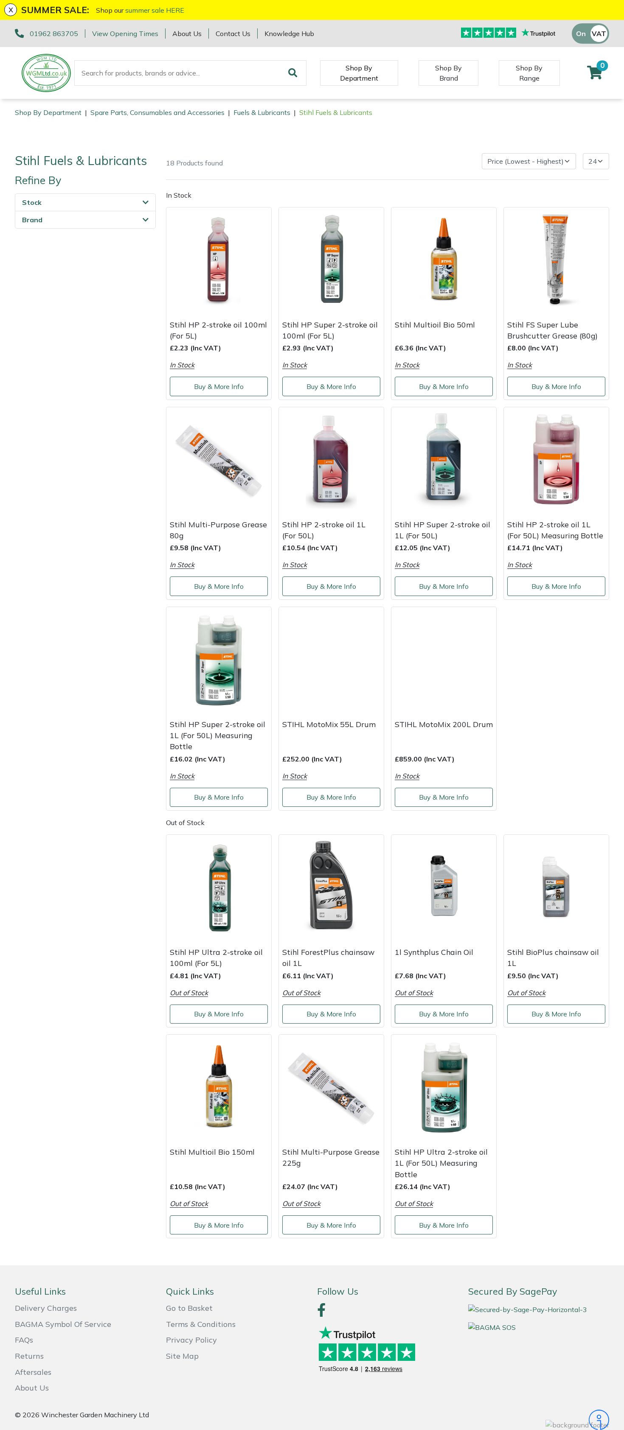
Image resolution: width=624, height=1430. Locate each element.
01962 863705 (54, 33)
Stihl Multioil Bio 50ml (435, 324)
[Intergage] (538, 1420)
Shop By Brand (448, 73)
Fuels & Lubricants (261, 112)
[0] (594, 75)
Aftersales (33, 1372)
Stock (32, 202)
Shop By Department (359, 73)
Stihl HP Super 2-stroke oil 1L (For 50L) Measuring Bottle (217, 735)
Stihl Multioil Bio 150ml (212, 1151)
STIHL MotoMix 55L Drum (329, 724)
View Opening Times (125, 33)
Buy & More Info (219, 386)
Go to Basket (189, 1308)
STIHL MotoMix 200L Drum (444, 724)
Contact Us (233, 33)
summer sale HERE (154, 10)
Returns (29, 1356)
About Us (187, 33)
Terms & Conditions (201, 1324)
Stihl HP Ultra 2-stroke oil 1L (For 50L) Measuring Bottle (441, 1163)
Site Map (182, 1356)
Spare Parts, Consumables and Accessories (157, 112)
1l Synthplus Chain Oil (434, 952)
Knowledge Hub (289, 33)
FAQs (24, 1340)
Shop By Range (529, 73)
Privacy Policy (191, 1340)
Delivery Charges (46, 1308)
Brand (32, 219)
